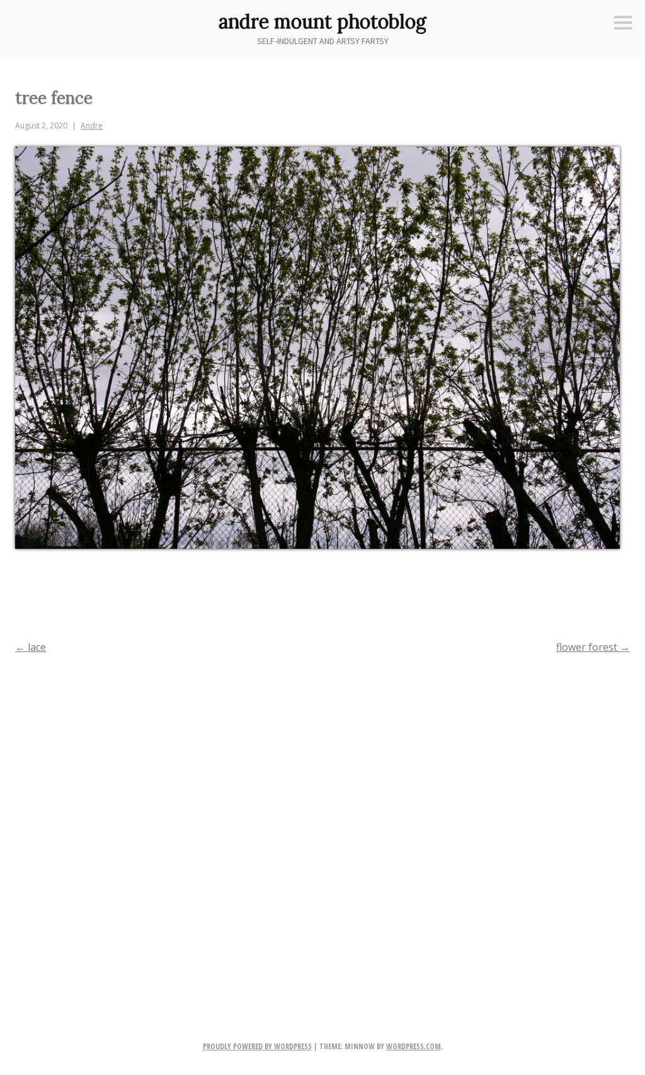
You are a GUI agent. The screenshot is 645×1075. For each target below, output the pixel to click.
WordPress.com (413, 1046)
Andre (92, 125)
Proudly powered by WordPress (257, 1046)
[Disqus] (322, 827)
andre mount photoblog (322, 21)
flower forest (593, 647)
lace (30, 647)
